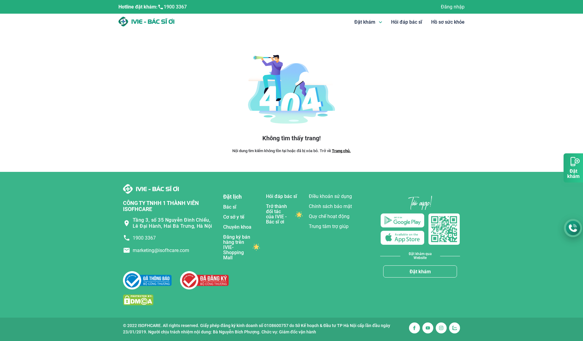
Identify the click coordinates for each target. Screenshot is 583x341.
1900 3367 (175, 7)
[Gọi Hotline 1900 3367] (573, 228)
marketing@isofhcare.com (161, 250)
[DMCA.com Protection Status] (138, 299)
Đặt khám (420, 272)
